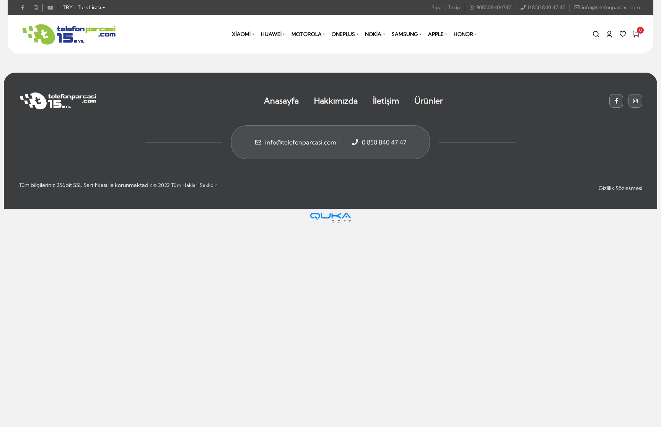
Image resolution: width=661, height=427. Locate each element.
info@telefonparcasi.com (611, 7)
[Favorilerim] (623, 34)
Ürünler (428, 101)
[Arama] (596, 34)
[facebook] (25, 7)
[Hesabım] (609, 34)
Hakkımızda (336, 101)
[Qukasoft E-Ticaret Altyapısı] (330, 217)
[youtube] (52, 7)
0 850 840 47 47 (546, 7)
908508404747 (493, 7)
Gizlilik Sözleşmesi (620, 188)
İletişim (386, 101)
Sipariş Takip (445, 7)
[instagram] (38, 7)
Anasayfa (281, 101)
